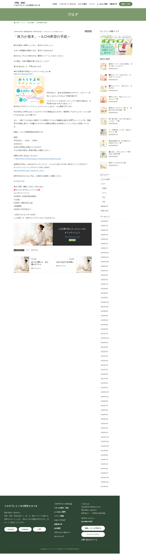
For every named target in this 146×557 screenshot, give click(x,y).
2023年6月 (104, 315)
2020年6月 (104, 410)
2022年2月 (104, 360)
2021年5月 (104, 378)
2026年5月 (104, 230)
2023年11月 (105, 307)
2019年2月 (104, 468)
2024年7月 (104, 284)
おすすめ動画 (105, 179)
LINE (39, 529)
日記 (103, 197)
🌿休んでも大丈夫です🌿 (117, 163)
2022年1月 (104, 365)
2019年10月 (105, 446)
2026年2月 (104, 243)
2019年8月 (104, 455)
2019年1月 (104, 473)
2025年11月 (105, 257)
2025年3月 (104, 279)
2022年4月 (104, 356)
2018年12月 (105, 477)
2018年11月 (105, 482)
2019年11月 (105, 441)
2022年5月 (104, 351)
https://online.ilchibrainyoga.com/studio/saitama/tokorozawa (37, 159)
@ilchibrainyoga (72, 237)
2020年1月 (104, 432)
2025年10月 (105, 262)
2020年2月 (104, 428)
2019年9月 (104, 450)
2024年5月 (104, 293)
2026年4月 (104, 234)
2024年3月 (104, 297)
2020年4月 (104, 419)
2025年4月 (104, 275)
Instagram (25, 529)
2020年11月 (105, 396)
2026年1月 (104, 248)
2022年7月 (104, 342)
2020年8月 (104, 401)
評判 (103, 202)
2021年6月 (104, 374)
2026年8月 (104, 221)
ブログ (88, 31)
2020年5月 (104, 414)
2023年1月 (104, 333)
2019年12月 (105, 437)
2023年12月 (105, 302)
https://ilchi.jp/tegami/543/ (23, 74)
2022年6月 (104, 347)
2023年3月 (104, 329)
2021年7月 (104, 369)
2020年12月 (105, 392)
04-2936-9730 (19, 181)
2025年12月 (105, 253)
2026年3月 (104, 239)
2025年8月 (104, 266)
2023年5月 (104, 320)
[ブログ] (21, 264)
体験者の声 (104, 206)
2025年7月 (104, 271)
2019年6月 (104, 464)
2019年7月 (104, 459)
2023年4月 (104, 324)
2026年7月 (104, 226)
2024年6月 (104, 288)
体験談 (104, 188)
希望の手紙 (34, 250)
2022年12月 (105, 338)
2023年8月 (104, 311)
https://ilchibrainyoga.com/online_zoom (28, 171)
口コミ (104, 193)
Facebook (11, 529)
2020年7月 (104, 405)
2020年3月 (104, 423)
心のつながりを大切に (65, 262)
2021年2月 (104, 383)
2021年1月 (104, 387)
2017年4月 (104, 486)
